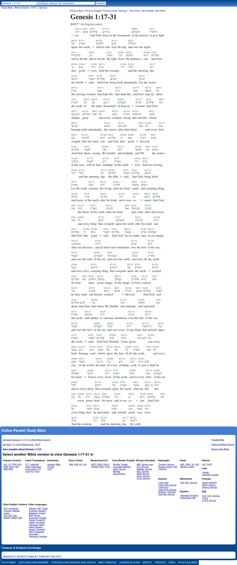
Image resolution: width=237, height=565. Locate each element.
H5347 (92, 287)
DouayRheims (119, 474)
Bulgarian (33, 513)
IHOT (49, 469)
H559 (91, 75)
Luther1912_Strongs (167, 490)
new (151, 465)
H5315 (100, 87)
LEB (17, 467)
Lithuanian (40, 530)
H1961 (94, 64)
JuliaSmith (34, 465)
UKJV (101, 467)
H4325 (142, 75)
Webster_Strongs (144, 469)
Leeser (7, 513)
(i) (79, 23)
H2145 (74, 287)
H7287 (98, 240)
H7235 (121, 146)
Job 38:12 (21, 556)
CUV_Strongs (213, 496)
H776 (81, 40)
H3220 (74, 158)
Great (115, 469)
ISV (80, 465)
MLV (37, 472)
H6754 (151, 229)
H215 (152, 28)
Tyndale (124, 465)
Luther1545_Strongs (167, 485)
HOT (204, 465)
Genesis (43, 8)
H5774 (148, 87)
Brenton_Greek (165, 467)
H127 (118, 217)
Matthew (126, 467)
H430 (92, 28)
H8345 (133, 417)
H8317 (113, 75)
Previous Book (76, 11)
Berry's (147, 562)
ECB (28, 472)
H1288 (143, 134)
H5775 (136, 87)
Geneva (122, 469)
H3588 (74, 64)
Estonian (42, 518)
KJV (5, 465)
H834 (151, 111)
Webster (16, 511)
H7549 (106, 28)
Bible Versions (22, 8)
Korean (32, 530)
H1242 (131, 64)
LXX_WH (195, 465)
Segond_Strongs (209, 487)
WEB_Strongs (143, 474)
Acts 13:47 (56, 556)
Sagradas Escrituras (189, 496)
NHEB (6, 518)
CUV (204, 496)
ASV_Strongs (143, 472)
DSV (182, 483)
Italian (41, 525)
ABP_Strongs (143, 465)
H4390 (138, 146)
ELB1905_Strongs (166, 494)
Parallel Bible (217, 440)
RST (39, 509)
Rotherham (36, 467)
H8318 (74, 87)
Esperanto (33, 518)
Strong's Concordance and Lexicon (73, 562)
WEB (6, 467)
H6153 (102, 64)
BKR (31, 516)
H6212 (74, 346)
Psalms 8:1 (32, 556)
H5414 (78, 28)
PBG (31, 532)
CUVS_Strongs (209, 501)
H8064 (135, 28)
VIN (84, 465)
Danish (37, 516)
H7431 (144, 181)
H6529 (99, 358)
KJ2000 (94, 467)
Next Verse (135, 11)
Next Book (160, 11)
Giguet (205, 483)
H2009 (112, 335)
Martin (205, 485)
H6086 (74, 358)
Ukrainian (43, 537)
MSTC (94, 465)
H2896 (82, 64)
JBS (194, 498)
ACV (32, 472)
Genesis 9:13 (9, 556)
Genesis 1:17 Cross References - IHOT (21, 444)
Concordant (31, 469)
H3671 (74, 134)
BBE (71, 465)
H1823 (74, 240)
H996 (91, 52)
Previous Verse (110, 11)
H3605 (102, 111)
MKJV (100, 465)
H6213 (147, 193)
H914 (73, 52)
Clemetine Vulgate (210, 475)
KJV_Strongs (142, 467)
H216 (109, 52)
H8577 (74, 111)
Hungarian (40, 523)
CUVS (205, 498)
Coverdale (117, 467)
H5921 (74, 40)
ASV (19, 465)
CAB (175, 467)
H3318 (148, 170)
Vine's (171, 562)
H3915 (131, 40)
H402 (73, 370)
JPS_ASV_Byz (10, 516)
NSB (76, 465)
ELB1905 (171, 492)
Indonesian (34, 525)
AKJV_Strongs (143, 476)
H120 (143, 229)
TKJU (107, 467)
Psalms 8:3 (44, 556)
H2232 (82, 346)
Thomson (162, 465)
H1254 (139, 99)
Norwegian (34, 534)
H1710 (134, 240)
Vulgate (205, 472)
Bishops (116, 472)
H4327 (121, 123)
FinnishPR (40, 520)
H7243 (74, 75)
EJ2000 (13, 518)
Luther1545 (163, 483)
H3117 (115, 40)
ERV (14, 465)
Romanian (33, 537)
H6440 (94, 99)
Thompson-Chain (129, 562)
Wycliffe (116, 465)
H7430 (135, 111)
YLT (10, 465)
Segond (211, 485)
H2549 (111, 170)
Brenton (170, 465)
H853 (85, 28)
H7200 (147, 52)
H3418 (89, 394)
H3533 (87, 311)
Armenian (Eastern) (37, 511)
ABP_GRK (185, 465)
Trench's (160, 562)
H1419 (85, 111)
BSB (6, 469)
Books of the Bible (220, 449)
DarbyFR (213, 483)
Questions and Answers (33, 562)
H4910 (99, 40)
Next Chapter (147, 11)
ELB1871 (162, 492)
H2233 (93, 346)
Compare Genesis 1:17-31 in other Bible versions (26, 440)
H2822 (129, 52)
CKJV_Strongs (143, 479)
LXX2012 (162, 469)
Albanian (33, 509)
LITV (39, 469)
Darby (28, 467)
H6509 (105, 146)
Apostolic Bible (188, 562)
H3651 (136, 193)
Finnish (32, 520)
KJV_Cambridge (11, 509)
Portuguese (39, 532)
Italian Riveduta (36, 527)
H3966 (140, 405)
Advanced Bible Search (222, 444)
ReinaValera (185, 498)
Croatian (42, 513)
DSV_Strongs (191, 483)
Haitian (32, 523)
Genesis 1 (124, 11)
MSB (10, 469)
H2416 (118, 87)
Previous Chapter (93, 11)
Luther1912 (163, 487)
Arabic (45, 509)
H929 (134, 181)
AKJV (11, 467)
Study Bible (7, 8)
